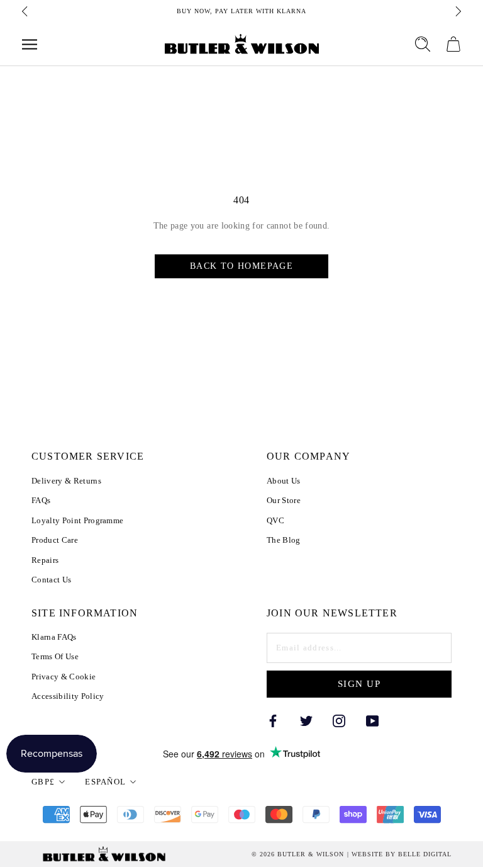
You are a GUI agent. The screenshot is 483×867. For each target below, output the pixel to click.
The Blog (284, 540)
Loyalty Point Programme (77, 520)
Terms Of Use (55, 656)
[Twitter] (306, 720)
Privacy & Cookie (63, 676)
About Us (284, 480)
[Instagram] (339, 720)
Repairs (44, 560)
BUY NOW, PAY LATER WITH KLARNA (241, 11)
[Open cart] (453, 44)
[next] (457, 11)
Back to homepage (241, 266)
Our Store (284, 500)
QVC (275, 520)
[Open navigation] (29, 44)
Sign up (359, 684)
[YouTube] (372, 720)
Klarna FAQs (54, 637)
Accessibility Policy (67, 696)
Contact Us (51, 579)
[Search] (422, 44)
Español (105, 781)
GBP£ (43, 781)
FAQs (40, 500)
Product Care (54, 540)
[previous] (25, 11)
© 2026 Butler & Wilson (298, 854)
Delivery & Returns (66, 480)
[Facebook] (273, 720)
